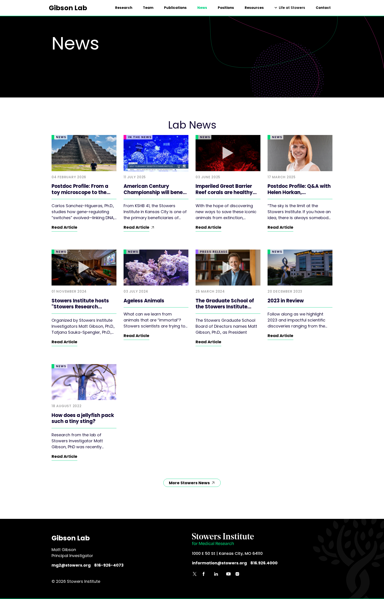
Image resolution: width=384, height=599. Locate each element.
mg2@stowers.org (71, 565)
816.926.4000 (264, 563)
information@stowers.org (219, 563)
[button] (289, 8)
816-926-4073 (109, 565)
